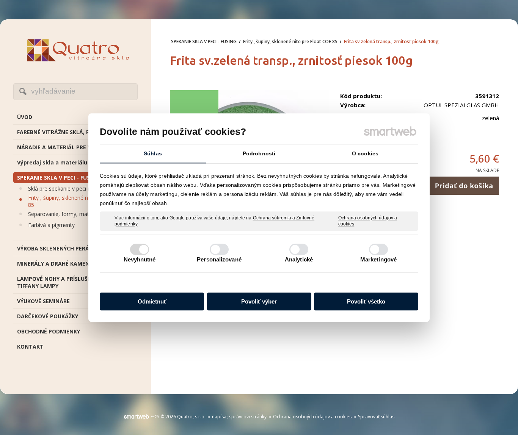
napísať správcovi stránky (239, 416)
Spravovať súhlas (376, 416)
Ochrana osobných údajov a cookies (367, 221)
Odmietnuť (152, 301)
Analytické (299, 259)
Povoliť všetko (366, 301)
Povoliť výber (259, 301)
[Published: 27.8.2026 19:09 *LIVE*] (155, 416)
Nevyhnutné (140, 259)
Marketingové (378, 259)
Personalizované (219, 259)
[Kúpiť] (464, 186)
